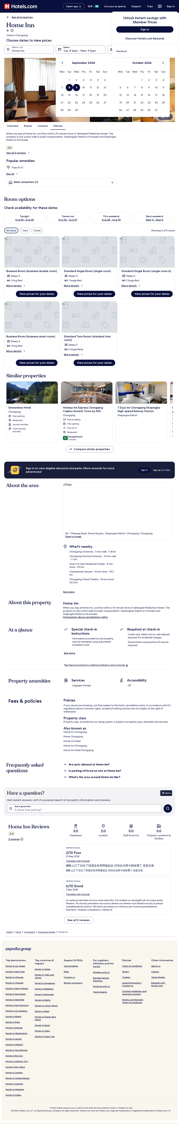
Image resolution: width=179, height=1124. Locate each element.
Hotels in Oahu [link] (42, 1031)
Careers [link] (155, 971)
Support (136, 6)
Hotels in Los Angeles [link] (16, 1011)
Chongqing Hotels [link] (46, 932)
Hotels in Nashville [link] (15, 999)
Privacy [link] (125, 971)
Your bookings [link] (71, 966)
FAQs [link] (66, 971)
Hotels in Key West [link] (15, 1067)
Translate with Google (78, 860)
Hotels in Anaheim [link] (15, 1089)
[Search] (168, 808)
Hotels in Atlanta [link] (14, 1044)
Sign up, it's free (161, 470)
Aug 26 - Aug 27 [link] (67, 219)
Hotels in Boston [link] (14, 1055)
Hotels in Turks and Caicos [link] (44, 976)
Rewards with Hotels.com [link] (158, 984)
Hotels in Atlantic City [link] (17, 1061)
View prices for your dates (36, 294)
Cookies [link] (126, 977)
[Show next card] (173, 412)
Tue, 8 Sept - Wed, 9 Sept (79, 51)
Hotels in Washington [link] (16, 1033)
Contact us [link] (69, 977)
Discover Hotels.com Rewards (145, 38)
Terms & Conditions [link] (132, 966)
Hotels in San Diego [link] (16, 994)
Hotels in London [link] (14, 1072)
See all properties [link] (22, 17)
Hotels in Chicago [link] (14, 977)
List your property (115, 6)
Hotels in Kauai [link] (42, 1025)
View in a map (73, 536)
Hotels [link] (9, 932)
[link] (145, 51)
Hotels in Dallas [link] (13, 1095)
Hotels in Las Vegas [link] (15, 966)
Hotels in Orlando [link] (14, 983)
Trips (150, 6)
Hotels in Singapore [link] (45, 983)
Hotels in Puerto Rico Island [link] (45, 1018)
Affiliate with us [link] (101, 972)
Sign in (171, 6)
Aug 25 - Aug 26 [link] (24, 219)
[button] (69, 80)
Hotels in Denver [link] (14, 1027)
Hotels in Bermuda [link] (44, 994)
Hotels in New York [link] (15, 971)
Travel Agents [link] (100, 992)
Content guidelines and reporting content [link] (134, 992)
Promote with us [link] (101, 986)
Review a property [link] (73, 983)
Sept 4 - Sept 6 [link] (154, 219)
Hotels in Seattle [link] (14, 1083)
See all (10, 173)
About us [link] (155, 966)
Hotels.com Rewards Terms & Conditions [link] (132, 1001)
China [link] (18, 932)
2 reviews (14, 839)
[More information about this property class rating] (12, 30)
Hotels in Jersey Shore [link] (46, 1005)
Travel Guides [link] (158, 977)
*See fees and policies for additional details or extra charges (94, 665)
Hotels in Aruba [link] (42, 969)
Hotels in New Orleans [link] (17, 988)
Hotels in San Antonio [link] (17, 1050)
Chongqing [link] (29, 932)
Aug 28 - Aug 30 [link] (111, 219)
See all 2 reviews (16, 152)
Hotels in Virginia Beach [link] (18, 1078)
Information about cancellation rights (85, 617)
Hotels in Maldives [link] (44, 988)
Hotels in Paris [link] (13, 1022)
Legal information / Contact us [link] (132, 984)
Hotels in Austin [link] (14, 1039)
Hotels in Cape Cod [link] (45, 1036)
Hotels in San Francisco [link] (17, 1005)
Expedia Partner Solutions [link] (101, 979)
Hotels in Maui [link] (42, 1011)
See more (68, 591)
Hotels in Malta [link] (42, 1000)
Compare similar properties (92, 449)
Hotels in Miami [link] (13, 1016)
